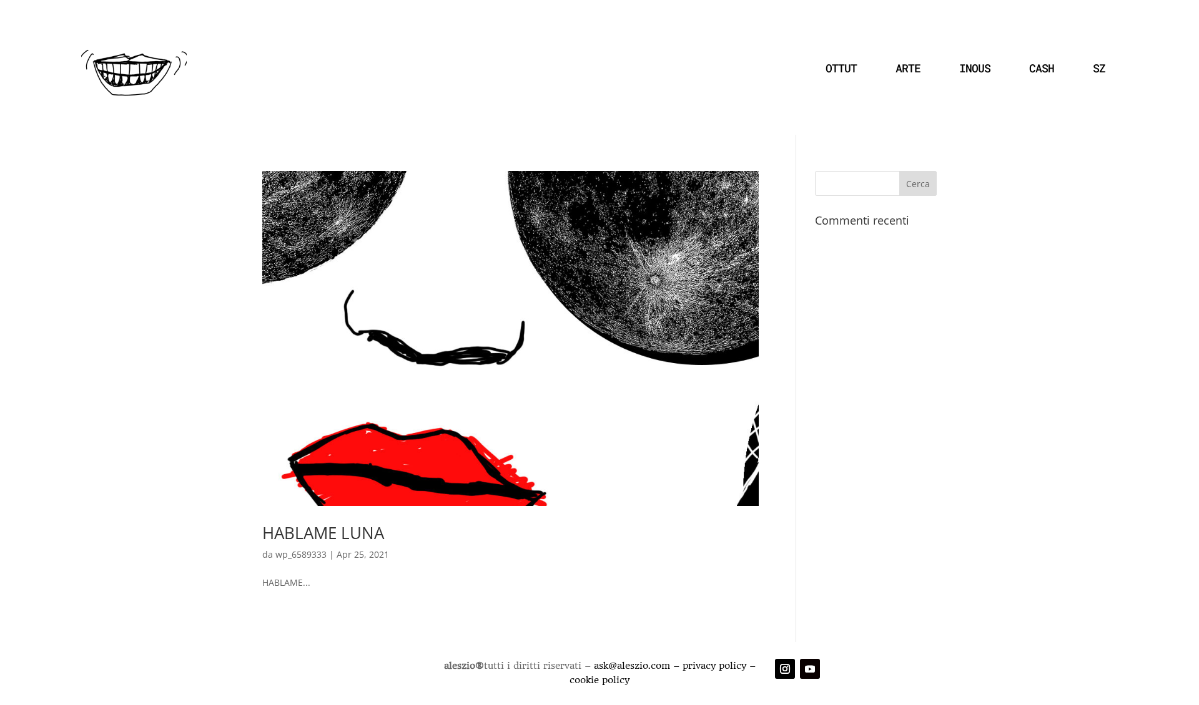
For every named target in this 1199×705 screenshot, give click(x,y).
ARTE (908, 68)
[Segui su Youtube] (810, 669)
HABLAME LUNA (323, 533)
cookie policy (599, 680)
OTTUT (841, 68)
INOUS (974, 68)
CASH (1041, 68)
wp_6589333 (301, 554)
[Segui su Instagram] (785, 669)
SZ (1099, 68)
